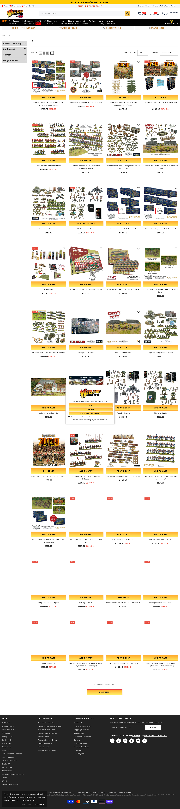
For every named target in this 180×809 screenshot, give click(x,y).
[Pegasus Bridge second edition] (160, 326)
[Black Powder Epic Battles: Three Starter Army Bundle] (160, 263)
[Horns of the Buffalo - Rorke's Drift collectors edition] (160, 139)
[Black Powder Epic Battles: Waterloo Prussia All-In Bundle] (48, 513)
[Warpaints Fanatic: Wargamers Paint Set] (86, 263)
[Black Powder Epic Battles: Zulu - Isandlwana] (48, 450)
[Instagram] (118, 740)
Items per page (130, 53)
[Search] (84, 13)
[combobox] (82, 13)
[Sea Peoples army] (48, 637)
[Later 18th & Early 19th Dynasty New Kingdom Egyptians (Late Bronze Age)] (86, 637)
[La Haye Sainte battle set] (48, 387)
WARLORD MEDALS (171, 24)
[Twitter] (144, 740)
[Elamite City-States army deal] (160, 513)
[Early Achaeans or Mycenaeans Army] (123, 637)
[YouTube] (138, 740)
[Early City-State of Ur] (86, 576)
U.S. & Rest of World (167, 6)
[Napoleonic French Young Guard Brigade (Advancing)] (160, 450)
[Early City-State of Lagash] (48, 576)
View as (34, 53)
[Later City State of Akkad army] (123, 513)
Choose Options (86, 223)
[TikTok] (131, 740)
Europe (155, 6)
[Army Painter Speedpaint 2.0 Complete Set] (123, 263)
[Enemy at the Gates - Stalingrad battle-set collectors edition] (123, 139)
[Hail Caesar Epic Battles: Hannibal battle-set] (123, 450)
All (10, 36)
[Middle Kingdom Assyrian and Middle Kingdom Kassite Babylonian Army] (160, 637)
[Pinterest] (125, 740)
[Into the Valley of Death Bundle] (48, 139)
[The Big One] (48, 263)
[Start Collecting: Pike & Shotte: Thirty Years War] (86, 513)
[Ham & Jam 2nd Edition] (48, 203)
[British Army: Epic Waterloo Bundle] (123, 203)
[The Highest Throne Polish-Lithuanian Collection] (86, 450)
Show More (105, 692)
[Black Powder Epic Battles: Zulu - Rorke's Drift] (123, 576)
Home (4, 36)
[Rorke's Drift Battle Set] (123, 326)
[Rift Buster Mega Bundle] (86, 203)
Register (175, 13)
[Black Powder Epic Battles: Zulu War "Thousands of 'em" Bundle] (123, 76)
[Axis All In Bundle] (123, 387)
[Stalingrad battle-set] (86, 326)
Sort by (155, 53)
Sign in (168, 13)
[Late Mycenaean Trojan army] (160, 576)
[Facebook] (112, 740)
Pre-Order (123, 97)
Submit (153, 727)
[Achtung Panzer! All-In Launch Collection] (86, 76)
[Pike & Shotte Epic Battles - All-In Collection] (48, 326)
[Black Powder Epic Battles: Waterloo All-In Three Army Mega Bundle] (48, 76)
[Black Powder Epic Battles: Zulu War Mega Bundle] (160, 76)
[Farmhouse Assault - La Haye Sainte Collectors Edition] (86, 139)
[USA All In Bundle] (160, 387)
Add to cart (48, 97)
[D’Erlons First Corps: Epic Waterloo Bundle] (160, 203)
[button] (40, 53)
